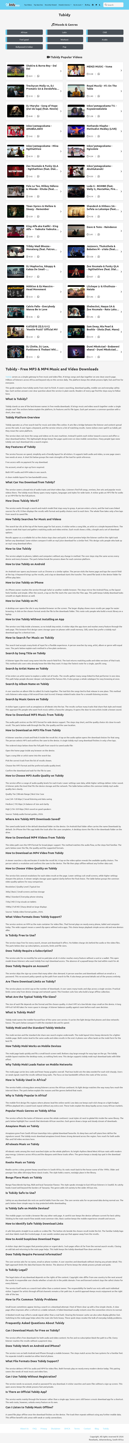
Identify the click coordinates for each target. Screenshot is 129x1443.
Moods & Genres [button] (64, 5)
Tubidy (8, 376)
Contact (87, 1428)
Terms (77, 1428)
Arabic (105, 39)
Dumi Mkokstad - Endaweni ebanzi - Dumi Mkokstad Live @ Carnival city (103, 348)
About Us (24, 1428)
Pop (64, 47)
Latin (64, 32)
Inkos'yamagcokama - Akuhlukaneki (99, 167)
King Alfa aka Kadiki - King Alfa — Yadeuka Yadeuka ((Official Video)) (42, 228)
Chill (105, 32)
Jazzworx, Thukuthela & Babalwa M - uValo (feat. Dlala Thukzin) (101, 248)
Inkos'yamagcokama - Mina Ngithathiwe (42, 147)
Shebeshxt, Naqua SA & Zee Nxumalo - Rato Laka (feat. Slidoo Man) (102, 308)
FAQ (35, 1428)
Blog (88, 5)
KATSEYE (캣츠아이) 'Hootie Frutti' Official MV (42, 328)
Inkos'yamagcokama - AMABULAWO (39, 127)
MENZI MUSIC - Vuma (99, 66)
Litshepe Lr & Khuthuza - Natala (101, 288)
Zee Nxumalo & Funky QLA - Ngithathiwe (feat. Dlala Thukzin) (42, 167)
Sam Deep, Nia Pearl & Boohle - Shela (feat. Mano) (103, 328)
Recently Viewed (51, 5)
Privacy (44, 1428)
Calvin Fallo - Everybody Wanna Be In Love (40, 308)
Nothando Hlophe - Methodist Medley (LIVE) (102, 127)
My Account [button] (77, 5)
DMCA (67, 1428)
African (24, 32)
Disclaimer (55, 1428)
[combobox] (113, 4)
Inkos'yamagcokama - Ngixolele (99, 147)
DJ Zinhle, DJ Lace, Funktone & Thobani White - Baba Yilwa (42, 348)
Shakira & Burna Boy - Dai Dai (41, 67)
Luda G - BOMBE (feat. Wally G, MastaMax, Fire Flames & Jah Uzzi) (101, 187)
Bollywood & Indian (24, 47)
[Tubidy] (13, 5)
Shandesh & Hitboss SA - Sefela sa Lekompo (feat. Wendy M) (101, 207)
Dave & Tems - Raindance (102, 226)
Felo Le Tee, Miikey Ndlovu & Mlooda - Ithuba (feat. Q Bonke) (42, 187)
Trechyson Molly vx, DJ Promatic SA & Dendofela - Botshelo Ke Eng (42, 87)
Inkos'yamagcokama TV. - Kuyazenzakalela (102, 107)
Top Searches (38, 5)
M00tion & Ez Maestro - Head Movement (40, 288)
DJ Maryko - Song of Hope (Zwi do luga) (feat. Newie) (42, 107)
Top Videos (28, 5)
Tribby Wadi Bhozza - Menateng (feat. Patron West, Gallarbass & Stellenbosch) (40, 248)
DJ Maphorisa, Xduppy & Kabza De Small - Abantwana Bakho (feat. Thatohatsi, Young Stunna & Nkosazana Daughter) (41, 268)
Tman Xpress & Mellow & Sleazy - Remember (41, 207)
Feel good (24, 39)
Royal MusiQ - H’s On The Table (102, 87)
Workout (64, 39)
